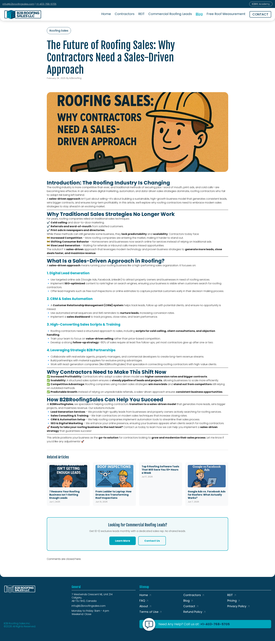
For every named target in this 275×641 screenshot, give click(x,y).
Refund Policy (192, 612)
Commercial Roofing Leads (170, 14)
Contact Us (152, 541)
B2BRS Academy (261, 4)
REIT (141, 14)
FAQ (142, 601)
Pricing (232, 601)
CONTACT (260, 14)
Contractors (124, 14)
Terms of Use (148, 612)
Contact (189, 606)
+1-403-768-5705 (46, 4)
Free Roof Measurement (226, 14)
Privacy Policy (236, 606)
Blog (199, 14)
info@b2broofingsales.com (18, 4)
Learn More (122, 541)
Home (106, 14)
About (143, 606)
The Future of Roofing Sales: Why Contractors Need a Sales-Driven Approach (111, 57)
